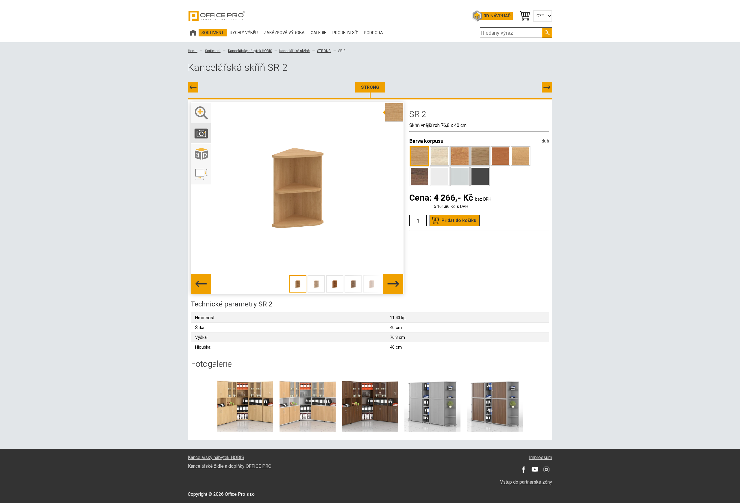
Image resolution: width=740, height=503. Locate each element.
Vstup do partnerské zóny (526, 482)
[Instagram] (546, 469)
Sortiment (213, 51)
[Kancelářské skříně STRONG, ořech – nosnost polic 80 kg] (370, 403)
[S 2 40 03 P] (193, 87)
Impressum (540, 457)
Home (192, 51)
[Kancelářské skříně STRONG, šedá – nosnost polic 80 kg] (432, 403)
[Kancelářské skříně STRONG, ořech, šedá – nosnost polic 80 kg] (495, 403)
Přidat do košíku (458, 220)
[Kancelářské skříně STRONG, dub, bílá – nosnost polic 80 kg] (307, 403)
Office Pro (217, 16)
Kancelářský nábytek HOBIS (250, 51)
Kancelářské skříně (294, 51)
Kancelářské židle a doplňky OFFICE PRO (229, 466)
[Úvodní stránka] (193, 32)
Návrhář (497, 16)
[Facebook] (523, 469)
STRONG (324, 51)
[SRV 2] (547, 87)
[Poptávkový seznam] (524, 16)
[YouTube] (535, 469)
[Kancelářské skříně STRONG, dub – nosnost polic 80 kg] (245, 403)
